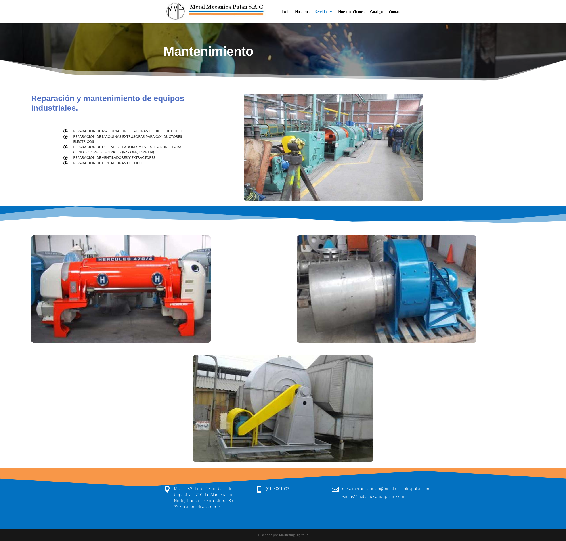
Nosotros (302, 12)
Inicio (285, 12)
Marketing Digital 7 (293, 535)
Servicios (321, 12)
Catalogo (376, 12)
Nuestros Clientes (351, 12)
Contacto (395, 12)
